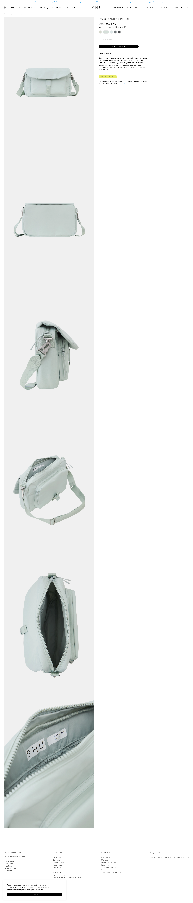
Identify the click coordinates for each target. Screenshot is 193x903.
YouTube (8, 866)
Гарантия (105, 865)
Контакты (57, 872)
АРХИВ (71, 7)
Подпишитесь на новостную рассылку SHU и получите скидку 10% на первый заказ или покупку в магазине (140, 2)
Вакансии (57, 870)
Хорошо (34, 894)
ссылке (121, 83)
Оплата (104, 860)
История (57, 857)
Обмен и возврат (109, 862)
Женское (15, 7)
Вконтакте (9, 861)
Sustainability (59, 862)
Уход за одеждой (108, 867)
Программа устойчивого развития (68, 875)
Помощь (148, 7)
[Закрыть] (61, 885)
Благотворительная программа (67, 877)
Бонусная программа (111, 870)
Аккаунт (162, 7)
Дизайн (56, 860)
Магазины (133, 7)
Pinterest (9, 871)
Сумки (22, 14)
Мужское (29, 7)
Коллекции (58, 865)
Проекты (57, 867)
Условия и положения (111, 872)
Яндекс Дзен (11, 868)
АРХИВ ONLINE (108, 77)
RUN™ (60, 7)
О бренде (117, 7)
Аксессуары (46, 7)
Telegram (9, 863)
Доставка (105, 857)
